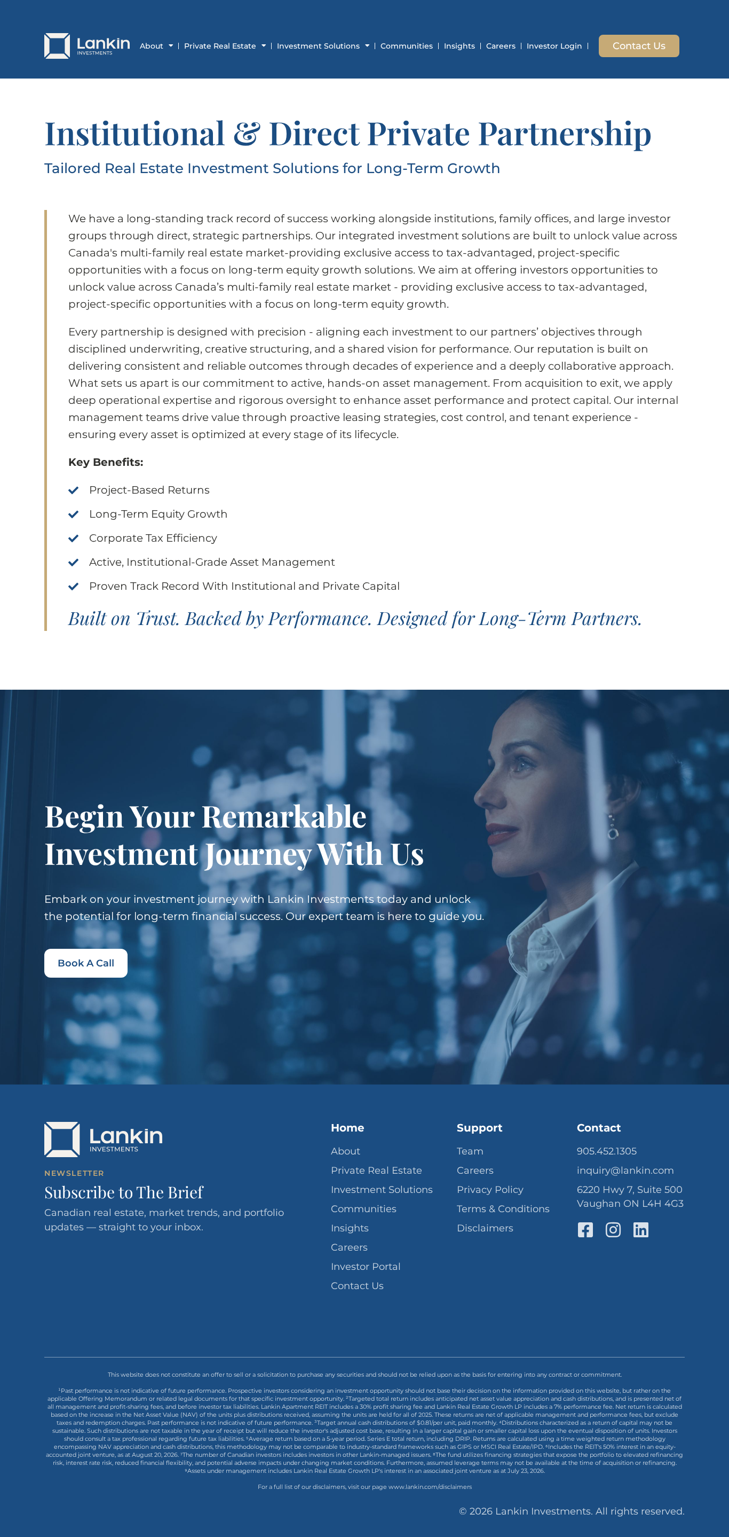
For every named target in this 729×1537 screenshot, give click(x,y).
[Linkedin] (640, 1229)
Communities (407, 46)
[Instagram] (613, 1229)
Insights (459, 46)
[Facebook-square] (585, 1229)
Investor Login (554, 46)
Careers (501, 46)
